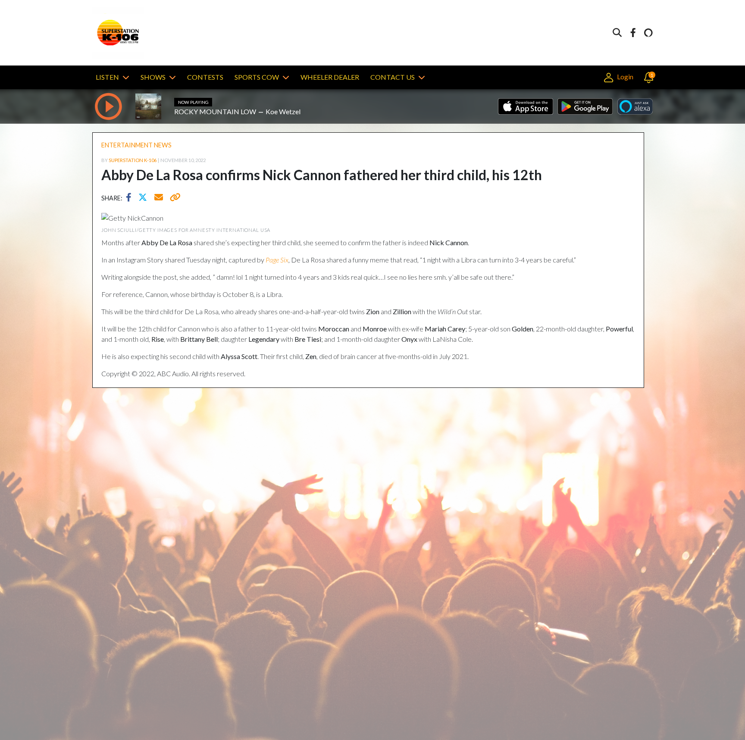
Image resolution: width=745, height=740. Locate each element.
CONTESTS (205, 77)
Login (624, 76)
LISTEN (107, 77)
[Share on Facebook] (131, 198)
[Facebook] (633, 32)
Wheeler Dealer (330, 77)
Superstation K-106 (133, 160)
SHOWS (153, 77)
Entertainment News (136, 145)
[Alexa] (648, 32)
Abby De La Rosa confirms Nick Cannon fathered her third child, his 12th (321, 174)
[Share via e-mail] (159, 198)
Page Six (277, 260)
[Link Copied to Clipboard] (173, 198)
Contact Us (392, 77)
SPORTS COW (257, 77)
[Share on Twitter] (144, 198)
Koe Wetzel (283, 111)
